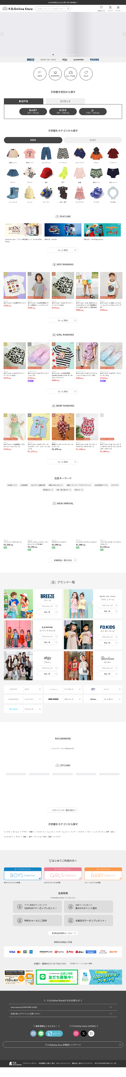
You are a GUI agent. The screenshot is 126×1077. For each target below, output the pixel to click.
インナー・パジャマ (77, 902)
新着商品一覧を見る (63, 560)
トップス (7, 902)
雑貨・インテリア (54, 907)
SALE (86, 76)
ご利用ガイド (74, 1034)
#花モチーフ (79, 490)
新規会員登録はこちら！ (63, 1003)
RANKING (55, 76)
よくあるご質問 (86, 1034)
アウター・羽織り (28, 902)
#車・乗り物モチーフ (64, 490)
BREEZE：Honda (51, 239)
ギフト (18, 907)
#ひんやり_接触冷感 (38, 485)
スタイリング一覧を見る (63, 880)
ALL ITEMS (71, 76)
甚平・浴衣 (110, 902)
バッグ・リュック (62, 902)
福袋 (24, 907)
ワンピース (40, 902)
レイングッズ (98, 902)
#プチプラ (114, 485)
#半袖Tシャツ (12, 485)
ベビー (89, 902)
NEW (40, 76)
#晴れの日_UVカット (56, 485)
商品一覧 (47, 612)
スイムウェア (8, 907)
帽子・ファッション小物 (37, 907)
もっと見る (63, 250)
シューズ (50, 902)
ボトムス (16, 902)
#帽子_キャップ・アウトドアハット (79, 485)
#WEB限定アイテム (101, 485)
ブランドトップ (47, 606)
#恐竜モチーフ (48, 490)
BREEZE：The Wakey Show (93, 239)
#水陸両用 (24, 485)
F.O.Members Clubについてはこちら (63, 968)
